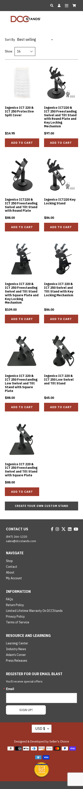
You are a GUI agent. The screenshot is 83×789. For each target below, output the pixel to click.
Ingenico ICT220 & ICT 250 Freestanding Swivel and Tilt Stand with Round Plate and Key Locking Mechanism (60, 117)
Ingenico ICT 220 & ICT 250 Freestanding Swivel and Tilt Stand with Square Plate (21, 469)
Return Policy (15, 605)
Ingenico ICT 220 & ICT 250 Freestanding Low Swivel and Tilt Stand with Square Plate (21, 383)
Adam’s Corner (16, 655)
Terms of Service (17, 622)
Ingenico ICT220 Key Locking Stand (59, 201)
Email (10, 688)
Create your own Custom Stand (41, 506)
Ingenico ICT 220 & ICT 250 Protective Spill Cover (19, 111)
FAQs (9, 599)
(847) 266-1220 (16, 537)
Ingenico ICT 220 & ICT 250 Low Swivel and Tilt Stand (59, 379)
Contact (11, 567)
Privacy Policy (15, 616)
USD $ (40, 728)
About (10, 572)
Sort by (10, 40)
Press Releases (16, 661)
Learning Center (17, 643)
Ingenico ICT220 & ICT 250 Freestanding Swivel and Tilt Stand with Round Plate (21, 205)
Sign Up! (26, 710)
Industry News (16, 649)
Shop (9, 561)
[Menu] (66, 5)
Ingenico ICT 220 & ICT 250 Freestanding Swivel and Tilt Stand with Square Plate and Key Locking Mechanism (22, 293)
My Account (14, 578)
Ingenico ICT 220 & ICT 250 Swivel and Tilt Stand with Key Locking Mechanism (58, 289)
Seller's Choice (59, 741)
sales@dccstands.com (21, 541)
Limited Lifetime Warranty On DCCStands (34, 611)
